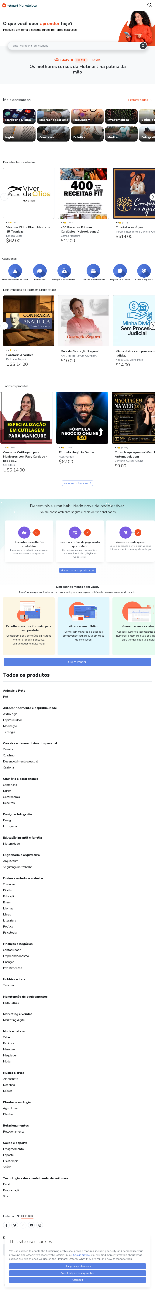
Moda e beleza (14, 1031)
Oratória (8, 767)
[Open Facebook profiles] (6, 1225)
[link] (19, 116)
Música (7, 1091)
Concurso (9, 884)
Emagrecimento (13, 1149)
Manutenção (11, 1003)
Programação (11, 1190)
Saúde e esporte (15, 1143)
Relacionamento (14, 1132)
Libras (7, 914)
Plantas (8, 1114)
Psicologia (10, 933)
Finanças (8, 962)
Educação (9, 896)
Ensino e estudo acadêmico (23, 878)
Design (7, 820)
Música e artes (13, 1073)
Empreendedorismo (16, 956)
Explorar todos (138, 100)
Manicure (9, 1049)
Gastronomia (11, 797)
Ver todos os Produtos (76, 483)
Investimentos (12, 968)
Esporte (8, 1155)
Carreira (8, 749)
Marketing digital (14, 1020)
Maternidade (11, 844)
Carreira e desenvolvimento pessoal (30, 743)
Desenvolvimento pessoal (20, 761)
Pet (5, 697)
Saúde (7, 1167)
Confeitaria (10, 785)
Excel (6, 1184)
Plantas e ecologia (17, 1102)
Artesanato (10, 1079)
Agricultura (10, 1108)
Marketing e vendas (17, 1014)
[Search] (143, 45)
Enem (7, 902)
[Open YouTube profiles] (31, 1225)
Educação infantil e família (22, 838)
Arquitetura (10, 861)
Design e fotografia (17, 814)
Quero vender (77, 662)
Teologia (9, 732)
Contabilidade (12, 950)
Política (8, 927)
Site (6, 1196)
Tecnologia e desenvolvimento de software (35, 1178)
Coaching (9, 755)
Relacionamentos (16, 1126)
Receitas (9, 803)
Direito (7, 890)
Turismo (8, 985)
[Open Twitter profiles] (15, 1225)
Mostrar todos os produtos (76, 570)
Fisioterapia (10, 1161)
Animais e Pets (14, 691)
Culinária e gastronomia (20, 779)
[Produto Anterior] (4, 193)
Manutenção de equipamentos (25, 997)
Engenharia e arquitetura (21, 855)
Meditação (10, 726)
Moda (7, 1061)
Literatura (9, 920)
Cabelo (7, 1037)
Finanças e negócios (18, 944)
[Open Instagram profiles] (40, 1225)
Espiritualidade (13, 720)
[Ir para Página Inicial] (19, 5)
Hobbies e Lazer (15, 979)
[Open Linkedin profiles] (23, 1225)
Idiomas (8, 908)
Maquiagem (10, 1055)
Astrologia (10, 714)
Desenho (9, 1085)
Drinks (7, 791)
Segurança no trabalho (18, 867)
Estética (8, 1043)
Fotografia (10, 826)
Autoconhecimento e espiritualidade (30, 708)
